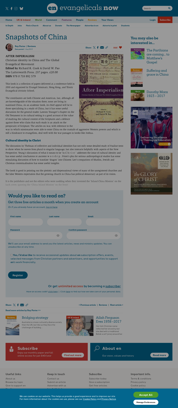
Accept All (146, 395)
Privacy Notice (108, 398)
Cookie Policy (90, 398)
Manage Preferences (145, 402)
